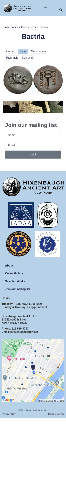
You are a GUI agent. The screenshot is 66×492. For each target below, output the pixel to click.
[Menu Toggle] (45, 8)
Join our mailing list (17, 289)
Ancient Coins (20, 27)
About (9, 265)
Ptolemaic (12, 57)
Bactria (23, 51)
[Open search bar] (61, 10)
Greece (34, 27)
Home (6, 27)
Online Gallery (14, 273)
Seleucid (27, 57)
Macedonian (38, 51)
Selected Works (15, 281)
